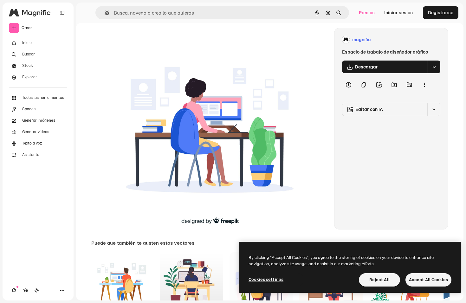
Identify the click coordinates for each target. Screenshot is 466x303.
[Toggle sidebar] (62, 13)
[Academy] (25, 290)
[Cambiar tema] (37, 290)
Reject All (379, 279)
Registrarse (440, 13)
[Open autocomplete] (104, 12)
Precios (367, 13)
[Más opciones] (424, 84)
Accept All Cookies (428, 279)
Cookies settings (266, 279)
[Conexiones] (14, 290)
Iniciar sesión (398, 13)
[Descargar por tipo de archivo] (434, 67)
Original (150, 40)
